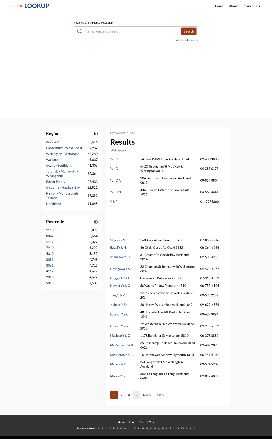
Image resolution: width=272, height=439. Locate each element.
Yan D (114, 159)
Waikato (52, 160)
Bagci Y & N (118, 247)
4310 (49, 254)
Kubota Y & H (119, 305)
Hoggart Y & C (120, 278)
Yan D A (115, 180)
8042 (49, 236)
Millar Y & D (118, 364)
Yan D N (115, 192)
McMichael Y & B (121, 345)
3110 (49, 230)
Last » (160, 394)
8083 (49, 259)
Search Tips (252, 6)
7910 (49, 248)
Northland (53, 204)
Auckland (53, 142)
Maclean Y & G (120, 335)
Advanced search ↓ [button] (187, 39)
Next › (147, 394)
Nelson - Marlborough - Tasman (63, 195)
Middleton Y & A (121, 355)
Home (219, 6)
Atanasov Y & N (121, 257)
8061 (49, 265)
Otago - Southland (59, 165)
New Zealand (117, 132)
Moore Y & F (118, 376)
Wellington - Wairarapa (62, 154)
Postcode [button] (55, 221)
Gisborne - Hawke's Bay (63, 187)
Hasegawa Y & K (121, 269)
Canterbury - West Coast (64, 148)
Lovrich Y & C (119, 314)
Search (189, 31)
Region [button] (52, 133)
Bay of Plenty (55, 182)
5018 (49, 283)
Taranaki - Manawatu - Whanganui (62, 173)
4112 (49, 271)
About (233, 6)
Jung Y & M (117, 295)
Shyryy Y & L (118, 240)
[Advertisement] (136, 78)
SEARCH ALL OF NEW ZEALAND (93, 23)
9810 (49, 277)
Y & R (113, 202)
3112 (49, 242)
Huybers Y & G (120, 286)
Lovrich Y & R (119, 326)
